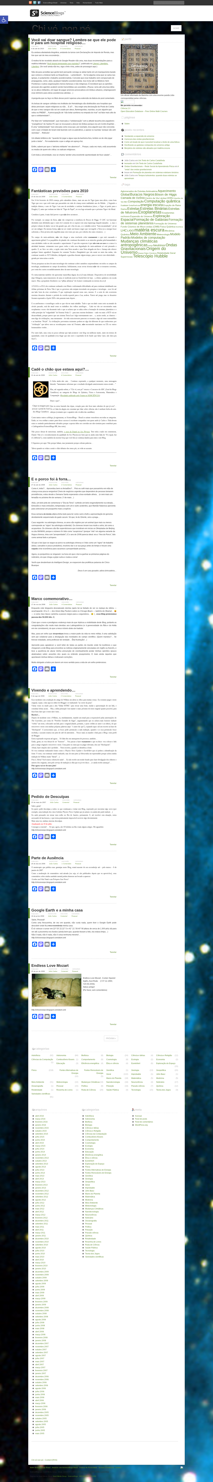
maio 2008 (39, 1328)
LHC (124, 230)
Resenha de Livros (64, 1090)
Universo (63, 3)
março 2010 (40, 1263)
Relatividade (36, 1090)
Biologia (109, 1055)
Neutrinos (159, 245)
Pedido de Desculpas (50, 796)
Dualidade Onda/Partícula (130, 205)
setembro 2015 (41, 1134)
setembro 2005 (41, 1421)
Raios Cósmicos (150, 253)
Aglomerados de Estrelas (133, 191)
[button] (4, 20)
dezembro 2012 (42, 1191)
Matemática (136, 1078)
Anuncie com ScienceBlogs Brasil (65, 1467)
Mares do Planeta (113, 1078)
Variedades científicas (40, 1094)
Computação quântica (162, 201)
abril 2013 (39, 1179)
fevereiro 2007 (41, 1370)
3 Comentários (67, 196)
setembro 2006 (41, 1385)
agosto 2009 (40, 1284)
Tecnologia (136, 1090)
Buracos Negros (142, 194)
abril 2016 (39, 1116)
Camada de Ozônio (133, 197)
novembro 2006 (42, 1379)
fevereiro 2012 (41, 1218)
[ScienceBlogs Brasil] (48, 15)
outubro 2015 (41, 1131)
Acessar (138, 1116)
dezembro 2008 (42, 1308)
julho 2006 (39, 1391)
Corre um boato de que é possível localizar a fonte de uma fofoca (151, 142)
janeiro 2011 (40, 1236)
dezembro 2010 (42, 1239)
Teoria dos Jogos (163, 1090)
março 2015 (40, 1146)
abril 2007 (39, 1364)
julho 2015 (39, 1137)
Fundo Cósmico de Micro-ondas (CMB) (140, 226)
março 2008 (40, 1335)
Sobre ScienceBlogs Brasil (40, 1467)
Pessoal (77, 48)
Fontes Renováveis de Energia (93, 1071)
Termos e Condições (106, 1467)
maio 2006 (39, 1397)
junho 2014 (40, 1152)
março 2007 (40, 1367)
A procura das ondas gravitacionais (139, 139)
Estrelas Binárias (154, 209)
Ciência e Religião (164, 1055)
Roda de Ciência (88, 1090)
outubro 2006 (41, 1382)
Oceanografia (37, 1086)
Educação (60, 1063)
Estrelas (133, 209)
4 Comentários (66, 375)
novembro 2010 (42, 1242)
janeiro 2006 (40, 1409)
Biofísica (85, 1055)
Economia (160, 1059)
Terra (71, 3)
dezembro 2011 (41, 1221)
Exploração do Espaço (165, 1063)
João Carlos (52, 48)
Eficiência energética (90, 1063)
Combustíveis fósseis (65, 1059)
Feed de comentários (144, 1122)
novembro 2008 (42, 1311)
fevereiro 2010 (41, 1266)
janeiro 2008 (40, 1340)
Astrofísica (35, 1055)
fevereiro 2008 (41, 1337)
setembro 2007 (41, 1352)
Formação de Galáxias (151, 219)
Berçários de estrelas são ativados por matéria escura (147, 148)
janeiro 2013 (40, 1188)
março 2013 (40, 1182)
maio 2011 (39, 1227)
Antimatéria (151, 191)
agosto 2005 (40, 1424)
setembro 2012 (41, 1197)
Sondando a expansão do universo (139, 136)
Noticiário (160, 1082)
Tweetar (113, 177)
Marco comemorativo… (52, 599)
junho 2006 (40, 1394)
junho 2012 (40, 1206)
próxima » (111, 1038)
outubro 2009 (41, 1278)
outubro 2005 (41, 1418)
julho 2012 (39, 1203)
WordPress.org (141, 1125)
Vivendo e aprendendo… (53, 690)
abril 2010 (39, 1260)
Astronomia (61, 1055)
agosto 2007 (40, 1355)
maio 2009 (39, 1293)
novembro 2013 (42, 1158)
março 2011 (40, 1233)
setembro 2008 (41, 1317)
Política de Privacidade (88, 1467)
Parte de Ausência (47, 858)
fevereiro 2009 (41, 1302)
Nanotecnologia (113, 1082)
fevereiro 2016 (41, 1122)
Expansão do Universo (141, 216)
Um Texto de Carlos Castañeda (151, 160)
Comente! (65, 802)
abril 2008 (39, 1332)
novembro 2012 (42, 1194)
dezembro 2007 (42, 1343)
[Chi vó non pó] (62, 33)
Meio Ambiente (143, 234)
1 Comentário (66, 864)
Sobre (127, 124)
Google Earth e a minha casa (57, 910)
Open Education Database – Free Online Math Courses (144, 111)
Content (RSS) (51, 1460)
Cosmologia (111, 1059)
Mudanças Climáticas (90, 1082)
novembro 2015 (42, 1128)
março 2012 (40, 1215)
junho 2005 (40, 1430)
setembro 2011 (41, 1224)
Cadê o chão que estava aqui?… (60, 369)
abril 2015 (39, 1143)
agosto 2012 (40, 1200)
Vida (78, 3)
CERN (170, 198)
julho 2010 (39, 1251)
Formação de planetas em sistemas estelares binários (156, 172)
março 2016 (40, 1119)
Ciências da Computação (42, 1059)
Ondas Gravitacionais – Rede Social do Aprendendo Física (149, 166)
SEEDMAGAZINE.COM (87, 1476)
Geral (108, 1074)
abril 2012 (39, 1212)
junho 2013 (40, 1173)
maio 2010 (39, 1257)
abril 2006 (39, 1400)
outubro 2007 (41, 1349)
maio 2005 (39, 1433)
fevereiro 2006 (41, 1406)
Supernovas (127, 256)
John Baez (160, 1074)
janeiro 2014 (40, 1155)
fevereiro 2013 (41, 1185)
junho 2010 (40, 1254)
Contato (118, 1467)
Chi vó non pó (37, 1460)
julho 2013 (39, 1170)
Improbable (136, 1074)
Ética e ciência (112, 1063)
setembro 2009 (41, 1281)
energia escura (151, 205)
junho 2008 (40, 1325)
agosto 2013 (40, 1167)
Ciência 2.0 (125, 108)
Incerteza (179, 227)
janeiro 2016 (40, 1125)
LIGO (130, 230)
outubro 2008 (41, 1313)
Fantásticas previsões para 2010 (59, 191)
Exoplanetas (150, 212)
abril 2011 (39, 1230)
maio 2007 (39, 1362)
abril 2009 (39, 1296)
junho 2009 (40, 1290)
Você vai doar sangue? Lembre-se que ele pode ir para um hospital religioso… (73, 41)
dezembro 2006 (42, 1376)
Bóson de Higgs (166, 194)
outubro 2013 (41, 1161)
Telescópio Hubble (150, 256)
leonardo (128, 163)
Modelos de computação (148, 237)
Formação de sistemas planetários (152, 221)
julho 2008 (39, 1323)
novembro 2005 (42, 1415)
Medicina (160, 1078)
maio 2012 (39, 1209)
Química (159, 1086)
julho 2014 (39, 1149)
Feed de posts (141, 1119)
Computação (136, 201)
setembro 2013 (41, 1164)
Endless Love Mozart (50, 965)
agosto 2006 (40, 1388)
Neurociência (137, 1082)
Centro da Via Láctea (155, 198)
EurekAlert (135, 1063)
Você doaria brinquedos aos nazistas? (63, 64)
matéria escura (149, 229)
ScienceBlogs (73, 1476)
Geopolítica (161, 1070)
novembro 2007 (42, 1347)
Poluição (110, 1086)
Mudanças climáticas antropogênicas (139, 243)
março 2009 (40, 1298)
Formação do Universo (165, 223)
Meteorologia (163, 234)
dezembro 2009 (42, 1272)
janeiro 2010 (40, 1269)
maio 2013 (39, 1176)
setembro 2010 (41, 1245)
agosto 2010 (40, 1248)
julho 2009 (39, 1287)
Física (33, 1070)
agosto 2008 (40, 1320)
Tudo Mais (99, 3)
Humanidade (87, 3)
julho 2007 (39, 1358)
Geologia (135, 1070)
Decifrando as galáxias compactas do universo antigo (147, 145)
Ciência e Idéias (138, 1055)
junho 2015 (40, 1140)
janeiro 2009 (40, 1305)
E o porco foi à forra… (51, 479)
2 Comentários (66, 485)
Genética (110, 1070)
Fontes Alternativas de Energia (69, 1071)
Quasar (141, 253)
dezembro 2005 (42, 1412)
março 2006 (40, 1403)
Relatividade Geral (166, 253)
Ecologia (135, 1059)
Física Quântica (167, 226)
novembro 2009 (42, 1275)
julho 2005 (39, 1427)
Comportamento (88, 1059)
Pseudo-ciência (138, 1086)
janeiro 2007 (40, 1373)
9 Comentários (65, 48)
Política (84, 1086)
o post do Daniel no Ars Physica (77, 432)
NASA (150, 246)
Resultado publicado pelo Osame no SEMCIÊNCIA (80, 395)
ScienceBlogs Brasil (50, 3)
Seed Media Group (60, 1476)
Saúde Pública (112, 1090)
